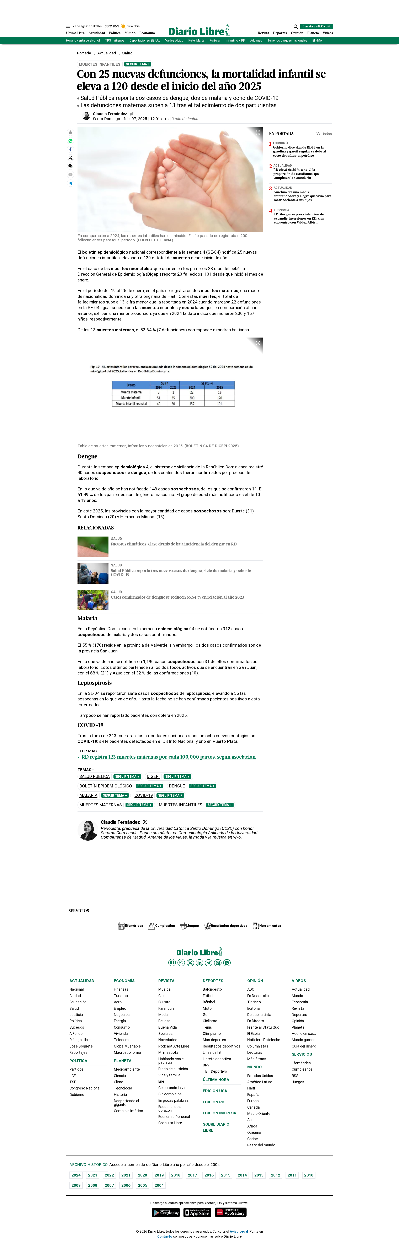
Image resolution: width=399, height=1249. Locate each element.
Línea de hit (212, 1052)
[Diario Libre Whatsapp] (227, 962)
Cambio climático (128, 1111)
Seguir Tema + (138, 64)
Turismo (121, 996)
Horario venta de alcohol (83, 40)
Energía (120, 1021)
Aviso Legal (239, 1231)
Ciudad (75, 996)
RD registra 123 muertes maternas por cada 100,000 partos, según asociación (169, 757)
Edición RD (213, 1102)
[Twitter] (145, 822)
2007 (109, 1185)
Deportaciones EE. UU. (145, 40)
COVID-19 (143, 795)
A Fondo (76, 1034)
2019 (159, 1175)
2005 (142, 1185)
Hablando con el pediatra (171, 1061)
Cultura (164, 1002)
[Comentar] (70, 166)
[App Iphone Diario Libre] (197, 1212)
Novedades (167, 1040)
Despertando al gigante (126, 1103)
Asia (251, 1120)
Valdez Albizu (174, 40)
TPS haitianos (114, 40)
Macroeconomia (127, 1052)
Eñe (161, 1081)
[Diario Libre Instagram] (181, 962)
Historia (120, 1095)
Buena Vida (167, 1027)
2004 (159, 1185)
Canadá (253, 1107)
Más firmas (256, 1059)
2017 (192, 1175)
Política (115, 33)
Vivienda (121, 1034)
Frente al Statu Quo (263, 1027)
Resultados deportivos (221, 1046)
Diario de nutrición (173, 1069)
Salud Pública (94, 776)
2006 (126, 1185)
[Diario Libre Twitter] (190, 962)
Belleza (164, 1021)
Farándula (166, 1008)
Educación (77, 1002)
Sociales (165, 1034)
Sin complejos (170, 1094)
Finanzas (121, 989)
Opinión (297, 33)
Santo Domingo (106, 118)
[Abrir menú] (68, 26)
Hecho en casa (304, 1034)
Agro (118, 1002)
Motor (208, 1008)
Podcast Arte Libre (173, 1046)
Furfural (215, 40)
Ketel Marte (196, 40)
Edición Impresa (219, 1113)
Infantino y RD (235, 40)
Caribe (252, 1139)
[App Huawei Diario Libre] (231, 1212)
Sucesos (76, 1027)
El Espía (253, 1034)
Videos (328, 33)
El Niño (317, 40)
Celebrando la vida (173, 1088)
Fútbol (208, 996)
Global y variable (127, 1046)
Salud (116, 539)
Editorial (254, 1008)
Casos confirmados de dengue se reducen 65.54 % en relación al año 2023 (177, 598)
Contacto (164, 1236)
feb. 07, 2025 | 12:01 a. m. (147, 118)
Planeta (313, 33)
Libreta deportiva (217, 1059)
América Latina (259, 1082)
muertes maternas (100, 805)
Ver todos (324, 134)
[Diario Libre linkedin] (199, 962)
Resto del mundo (261, 1145)
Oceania (254, 1132)
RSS (295, 1076)
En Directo (255, 1021)
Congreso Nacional (84, 1088)
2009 (76, 1185)
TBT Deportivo (215, 1071)
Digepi (153, 776)
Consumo (122, 1027)
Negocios (122, 1015)
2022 (109, 1175)
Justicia (76, 1015)
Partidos (76, 1069)
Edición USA (215, 1090)
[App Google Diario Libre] (166, 1212)
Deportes (280, 33)
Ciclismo (210, 1021)
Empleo (120, 1008)
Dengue (177, 786)
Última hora (216, 1079)
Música (164, 989)
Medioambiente (127, 1069)
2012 (275, 1175)
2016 (209, 1175)
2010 (308, 1175)
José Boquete (81, 1046)
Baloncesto (212, 989)
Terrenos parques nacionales (287, 40)
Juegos (298, 1082)
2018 (175, 1175)
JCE (72, 1076)
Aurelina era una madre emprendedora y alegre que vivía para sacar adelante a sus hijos (302, 196)
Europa (253, 1101)
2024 (76, 1175)
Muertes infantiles (180, 805)
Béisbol (209, 1002)
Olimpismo (212, 1034)
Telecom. (121, 1040)
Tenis (207, 1027)
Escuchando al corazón (170, 1109)
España (253, 1095)
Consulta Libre (170, 1123)
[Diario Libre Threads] (218, 962)
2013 (259, 1175)
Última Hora (75, 33)
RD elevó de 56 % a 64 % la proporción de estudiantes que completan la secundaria (296, 174)
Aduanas (256, 40)
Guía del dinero (304, 1046)
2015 (225, 1175)
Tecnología (123, 1088)
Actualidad (97, 33)
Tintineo (254, 1002)
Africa (252, 1126)
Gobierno (76, 1095)
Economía (147, 33)
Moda (163, 1015)
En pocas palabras (173, 1100)
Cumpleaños (302, 1069)
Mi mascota (168, 1052)
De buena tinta (259, 1015)
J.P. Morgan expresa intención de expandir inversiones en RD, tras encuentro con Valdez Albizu (299, 218)
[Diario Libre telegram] (208, 962)
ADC (250, 989)
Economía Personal (174, 1117)
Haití (251, 1088)
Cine (161, 996)
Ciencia (120, 1076)
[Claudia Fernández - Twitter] (131, 114)
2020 (142, 1175)
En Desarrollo (258, 996)
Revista (263, 33)
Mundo (130, 33)
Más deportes (214, 1040)
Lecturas (254, 1052)
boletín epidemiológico (105, 786)
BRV (206, 1065)
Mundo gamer (303, 1040)
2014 (242, 1175)
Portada (84, 53)
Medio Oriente (258, 1113)
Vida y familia (169, 1075)
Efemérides (301, 1063)
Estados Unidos (260, 1076)
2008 (92, 1185)
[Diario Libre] (199, 30)
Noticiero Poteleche (263, 1040)
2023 (92, 1175)
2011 (292, 1175)
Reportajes (78, 1052)
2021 (126, 1175)
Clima (118, 1082)
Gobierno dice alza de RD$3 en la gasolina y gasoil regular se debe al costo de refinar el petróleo (299, 151)
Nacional (76, 989)
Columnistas (257, 1046)
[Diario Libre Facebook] (172, 962)
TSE (72, 1082)
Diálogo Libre (80, 1040)
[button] (296, 27)
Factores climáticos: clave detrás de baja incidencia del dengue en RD (174, 545)
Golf (206, 1015)
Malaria (88, 795)
